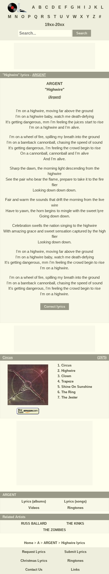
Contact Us (33, 569)
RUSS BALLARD (34, 523)
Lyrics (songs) (75, 501)
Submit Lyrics (75, 552)
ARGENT (39, 75)
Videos (33, 508)
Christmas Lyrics (34, 561)
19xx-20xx (54, 24)
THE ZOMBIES (54, 530)
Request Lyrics (33, 552)
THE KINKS (75, 523)
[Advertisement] (54, 55)
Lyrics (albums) (34, 501)
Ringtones (75, 508)
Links (75, 569)
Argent (54, 97)
